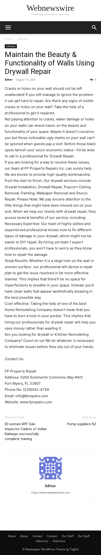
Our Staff (67, 536)
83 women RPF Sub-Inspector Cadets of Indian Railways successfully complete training (26, 431)
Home (9, 39)
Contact (37, 536)
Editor (8, 79)
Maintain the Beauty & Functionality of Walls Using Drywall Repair (49, 63)
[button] (8, 27)
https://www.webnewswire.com (50, 492)
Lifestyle (22, 39)
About (12, 536)
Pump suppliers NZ (81, 424)
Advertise (42, 541)
